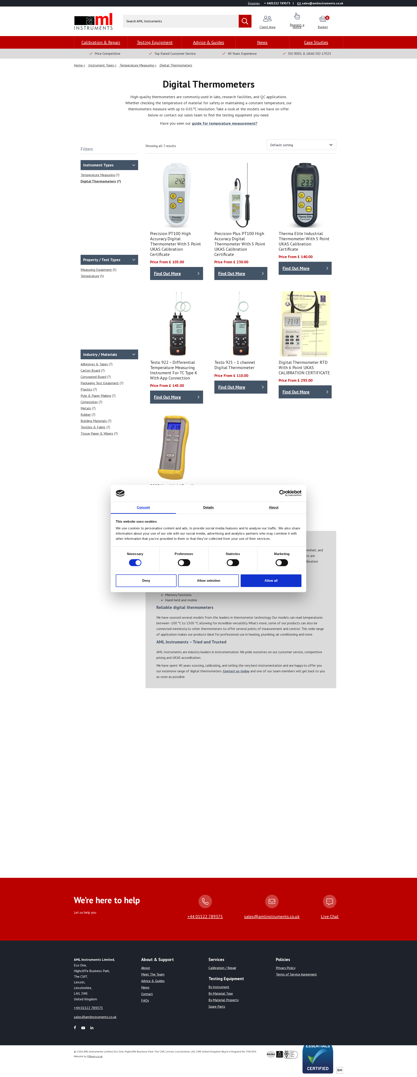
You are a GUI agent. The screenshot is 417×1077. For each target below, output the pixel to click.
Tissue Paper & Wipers (97, 433)
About (145, 968)
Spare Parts (216, 1006)
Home (79, 65)
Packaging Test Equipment (100, 383)
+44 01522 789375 (205, 916)
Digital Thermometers (175, 65)
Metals (86, 408)
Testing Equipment (155, 42)
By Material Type (220, 993)
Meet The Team (152, 974)
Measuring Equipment (96, 269)
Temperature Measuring (137, 65)
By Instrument (218, 987)
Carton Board (90, 370)
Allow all (271, 580)
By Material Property (223, 1000)
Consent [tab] (143, 507)
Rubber (86, 414)
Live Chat (330, 916)
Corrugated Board (93, 376)
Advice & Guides (208, 42)
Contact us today (236, 671)
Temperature (90, 276)
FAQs (145, 1000)
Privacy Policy (285, 968)
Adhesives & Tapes (94, 364)
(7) (100, 175)
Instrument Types (101, 65)
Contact (147, 994)
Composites (89, 402)
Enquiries (254, 3)
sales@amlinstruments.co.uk (272, 916)
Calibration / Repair (222, 968)
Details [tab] (208, 507)
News (262, 42)
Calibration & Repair (100, 42)
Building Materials (94, 421)
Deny (146, 580)
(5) (98, 269)
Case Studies (316, 42)
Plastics (86, 389)
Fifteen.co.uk (95, 1056)
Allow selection (208, 580)
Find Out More (167, 273)
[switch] (184, 562)
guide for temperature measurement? (224, 123)
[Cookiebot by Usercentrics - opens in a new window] (282, 493)
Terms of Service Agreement (296, 974)
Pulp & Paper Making (96, 395)
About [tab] (273, 507)
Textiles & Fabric (93, 427)
